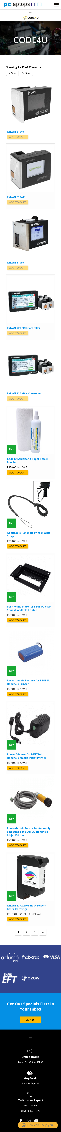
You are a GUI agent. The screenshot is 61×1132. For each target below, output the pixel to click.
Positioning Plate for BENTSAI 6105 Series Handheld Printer (29, 608)
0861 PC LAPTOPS (30, 1110)
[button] (38, 1125)
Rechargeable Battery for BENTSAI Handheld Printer (28, 682)
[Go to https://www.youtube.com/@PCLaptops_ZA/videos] (36, 1121)
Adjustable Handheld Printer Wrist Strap (28, 534)
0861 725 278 (30, 1105)
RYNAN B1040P (16, 197)
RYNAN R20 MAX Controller (24, 393)
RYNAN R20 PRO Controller (23, 328)
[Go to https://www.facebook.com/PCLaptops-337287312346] (21, 1121)
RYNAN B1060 (15, 262)
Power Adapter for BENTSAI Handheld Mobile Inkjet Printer (26, 756)
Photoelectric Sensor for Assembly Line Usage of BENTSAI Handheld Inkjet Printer (28, 832)
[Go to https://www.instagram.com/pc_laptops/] (28, 1121)
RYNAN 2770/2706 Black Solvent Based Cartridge (26, 907)
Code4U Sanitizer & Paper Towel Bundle (27, 460)
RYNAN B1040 (15, 131)
